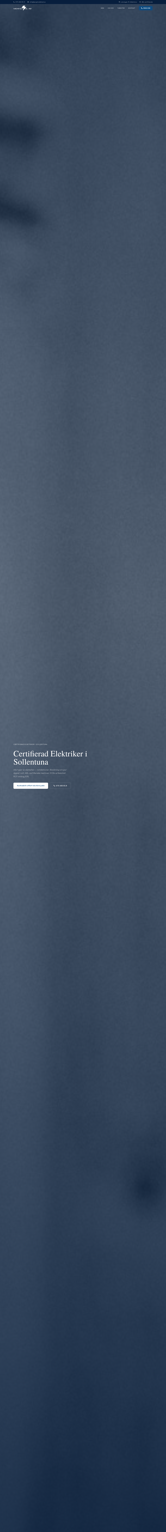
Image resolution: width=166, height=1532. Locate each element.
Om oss (111, 8)
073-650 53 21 (20, 2)
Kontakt (131, 8)
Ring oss (146, 8)
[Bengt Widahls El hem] (22, 8)
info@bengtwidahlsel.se (37, 2)
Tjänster (121, 8)
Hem (102, 8)
